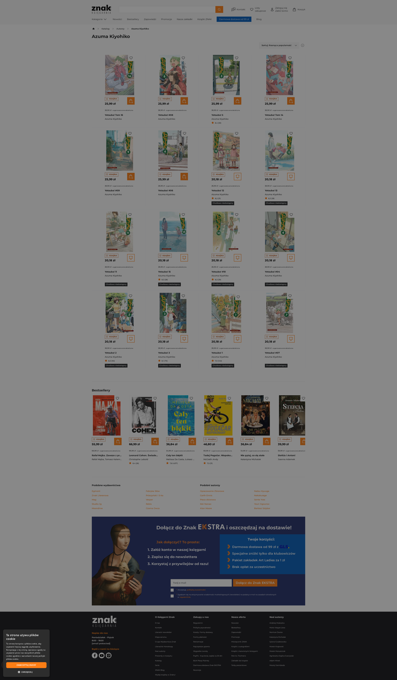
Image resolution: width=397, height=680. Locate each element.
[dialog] (26, 653)
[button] (26, 672)
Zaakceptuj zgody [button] (26, 665)
